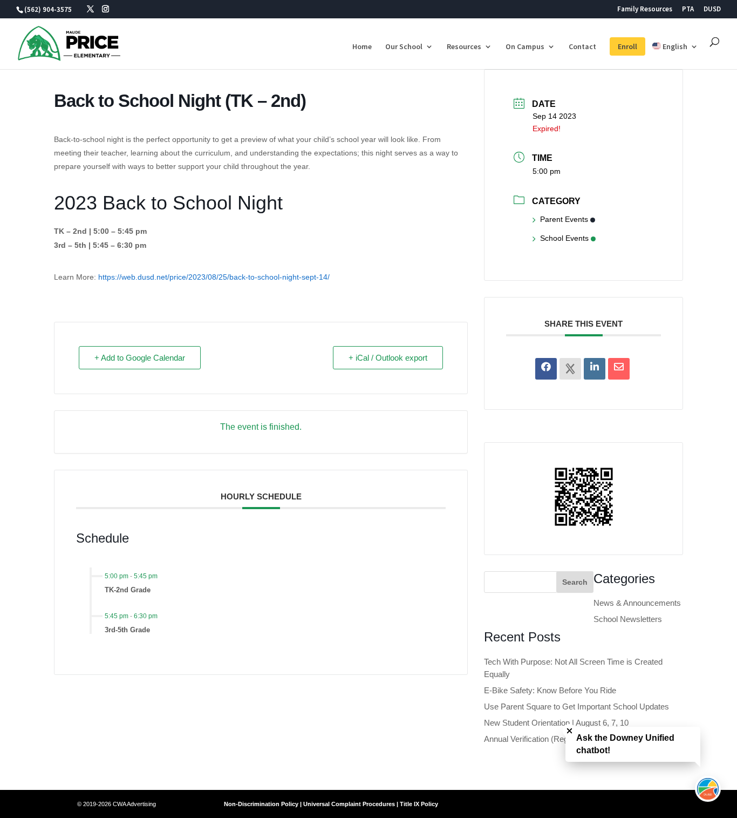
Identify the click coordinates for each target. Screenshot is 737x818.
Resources (464, 47)
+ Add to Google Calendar (139, 357)
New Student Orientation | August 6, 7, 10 (556, 722)
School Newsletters (627, 619)
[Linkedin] (594, 369)
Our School (403, 47)
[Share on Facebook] (546, 369)
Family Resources (644, 9)
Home (362, 47)
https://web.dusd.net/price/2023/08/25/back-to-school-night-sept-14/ (214, 277)
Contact (582, 47)
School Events (564, 238)
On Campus (525, 47)
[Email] (619, 369)
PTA (688, 9)
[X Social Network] (570, 369)
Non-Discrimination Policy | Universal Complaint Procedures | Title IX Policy (331, 804)
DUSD (712, 9)
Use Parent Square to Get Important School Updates (576, 706)
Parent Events (564, 219)
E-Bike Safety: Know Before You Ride (550, 690)
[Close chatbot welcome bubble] (569, 731)
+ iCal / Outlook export (388, 357)
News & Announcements (637, 602)
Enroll (627, 46)
